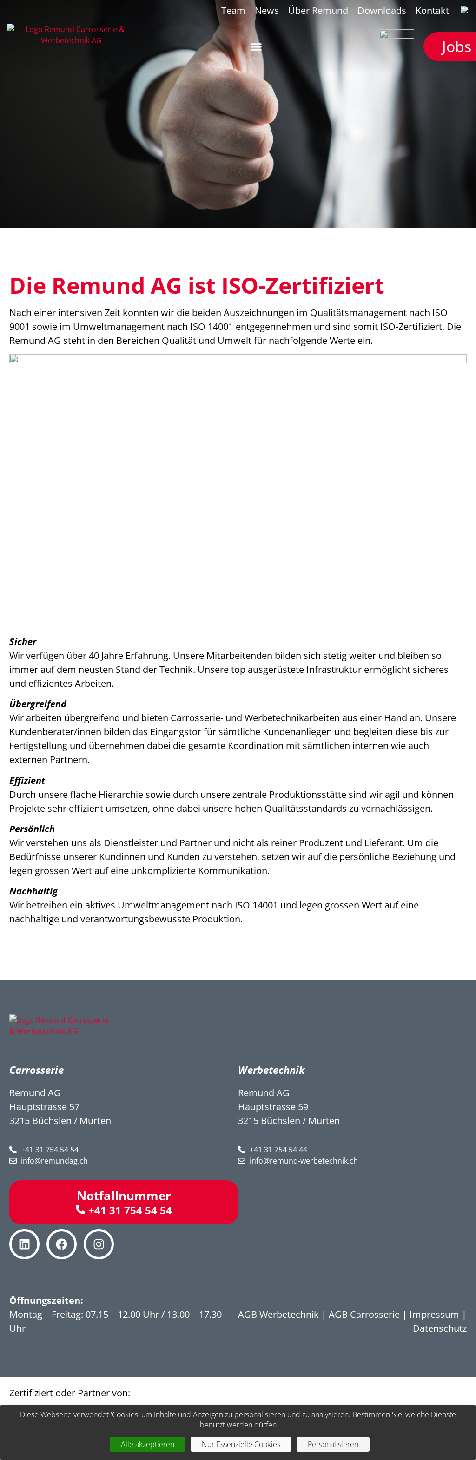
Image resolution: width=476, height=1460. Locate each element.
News (267, 10)
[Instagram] (99, 1244)
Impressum (434, 1314)
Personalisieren (333, 1444)
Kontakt (432, 10)
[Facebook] (61, 1244)
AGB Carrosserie (364, 1314)
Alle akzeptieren (147, 1444)
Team (233, 10)
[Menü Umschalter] (256, 47)
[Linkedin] (24, 1244)
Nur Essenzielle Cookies (241, 1444)
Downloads (381, 10)
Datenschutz (440, 1328)
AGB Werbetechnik (278, 1314)
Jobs (456, 46)
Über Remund (318, 10)
